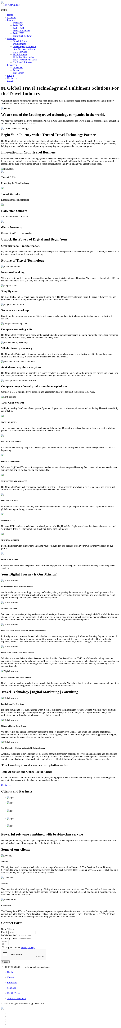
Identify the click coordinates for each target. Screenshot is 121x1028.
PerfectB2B (18, 28)
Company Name (9, 938)
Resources (12, 65)
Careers (10, 977)
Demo (16, 70)
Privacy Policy (28, 947)
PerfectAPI (18, 22)
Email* (4, 932)
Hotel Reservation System (25, 59)
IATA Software (20, 54)
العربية (10, 81)
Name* (4, 929)
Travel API (18, 67)
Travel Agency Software (24, 46)
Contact (10, 972)
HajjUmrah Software (22, 36)
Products (11, 20)
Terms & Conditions (16, 998)
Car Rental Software (22, 62)
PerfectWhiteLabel (21, 30)
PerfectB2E (18, 33)
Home (10, 14)
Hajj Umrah (18, 73)
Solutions (11, 38)
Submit (5, 962)
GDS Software (20, 51)
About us (11, 17)
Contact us (12, 78)
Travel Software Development (20, 42)
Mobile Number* (9, 935)
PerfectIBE (18, 25)
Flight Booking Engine (23, 57)
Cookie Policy (13, 993)
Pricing (10, 75)
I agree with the (19, 947)
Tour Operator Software (24, 49)
